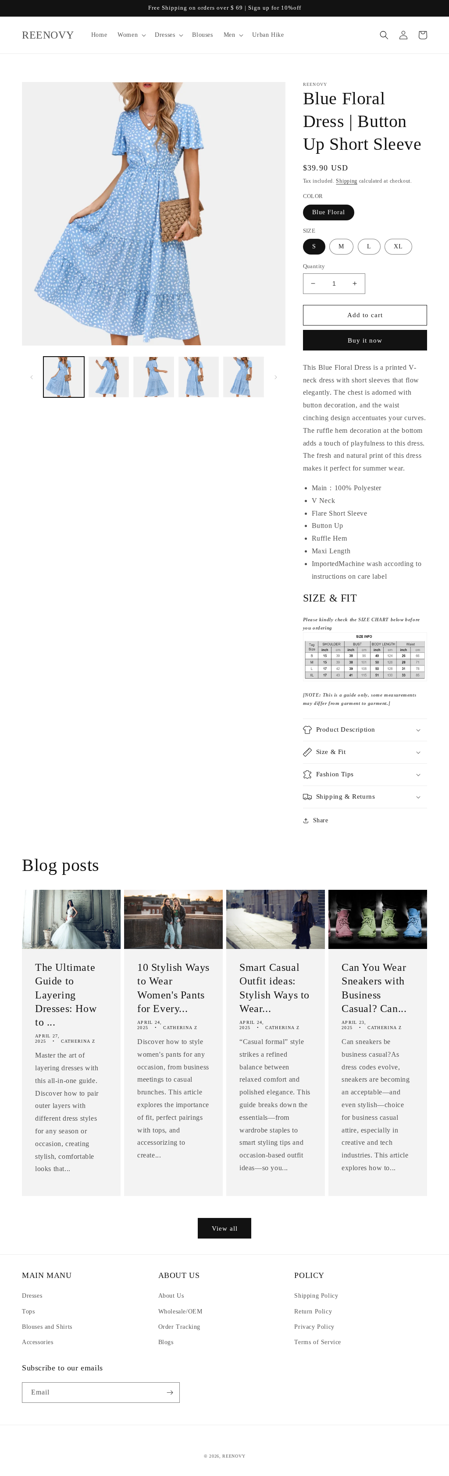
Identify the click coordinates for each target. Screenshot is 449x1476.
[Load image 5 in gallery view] (243, 377)
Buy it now (365, 340)
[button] (131, 35)
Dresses (32, 1295)
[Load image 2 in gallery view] (109, 377)
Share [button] (320, 820)
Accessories (37, 1342)
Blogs (166, 1342)
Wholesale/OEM (180, 1311)
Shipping (346, 181)
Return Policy (313, 1311)
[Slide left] (31, 377)
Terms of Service (317, 1342)
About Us (171, 1295)
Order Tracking (179, 1327)
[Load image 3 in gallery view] (153, 377)
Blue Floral (328, 212)
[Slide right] (275, 377)
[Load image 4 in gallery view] (198, 377)
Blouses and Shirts (47, 1327)
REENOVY (233, 1456)
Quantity (314, 266)
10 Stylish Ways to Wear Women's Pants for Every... (173, 988)
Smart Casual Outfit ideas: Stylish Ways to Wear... (274, 988)
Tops (28, 1311)
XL (398, 246)
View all (225, 1228)
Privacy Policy (314, 1327)
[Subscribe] (169, 1392)
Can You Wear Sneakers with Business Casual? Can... (374, 988)
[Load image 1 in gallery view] (63, 377)
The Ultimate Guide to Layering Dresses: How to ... (65, 995)
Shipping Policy (316, 1295)
